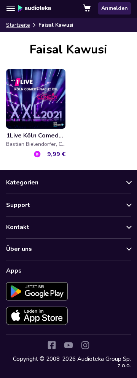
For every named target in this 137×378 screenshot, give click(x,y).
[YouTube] (68, 345)
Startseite (18, 25)
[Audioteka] (34, 8)
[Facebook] (51, 345)
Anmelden (114, 8)
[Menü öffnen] (10, 8)
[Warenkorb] (87, 8)
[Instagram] (85, 345)
